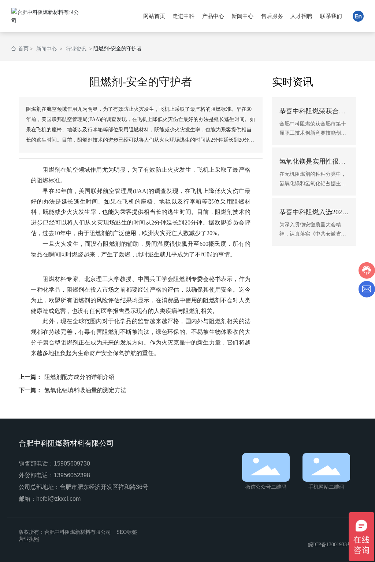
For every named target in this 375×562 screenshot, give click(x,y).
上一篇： (30, 377)
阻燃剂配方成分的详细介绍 (79, 377)
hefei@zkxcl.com (58, 499)
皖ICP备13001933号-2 (332, 544)
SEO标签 (127, 532)
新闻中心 (46, 48)
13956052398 (72, 475)
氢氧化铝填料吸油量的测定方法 (85, 390)
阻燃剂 (51, 170)
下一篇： (30, 390)
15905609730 (72, 463)
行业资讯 (76, 48)
